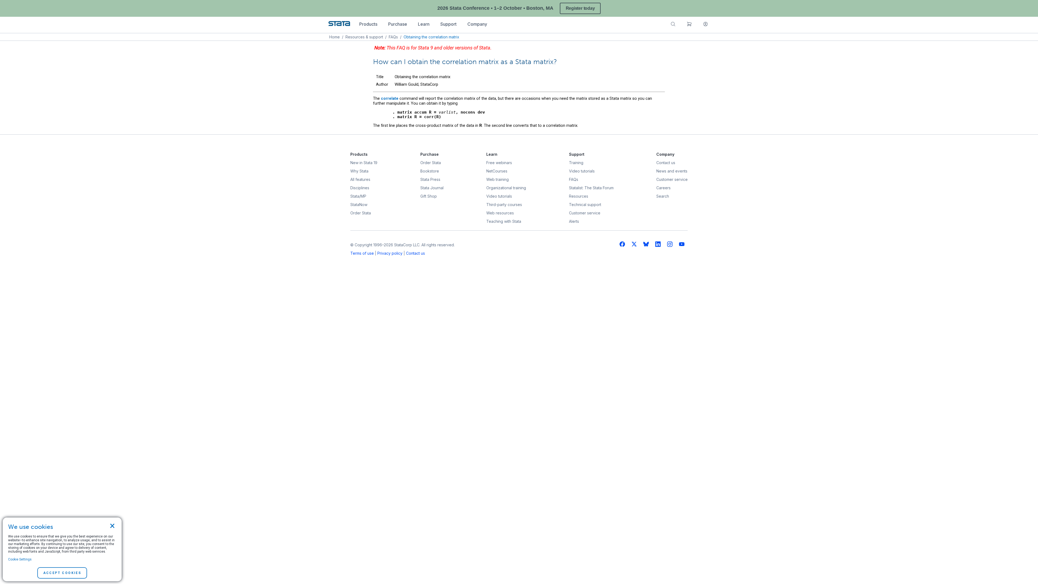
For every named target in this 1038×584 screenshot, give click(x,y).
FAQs (393, 37)
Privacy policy (389, 253)
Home (334, 37)
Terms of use (362, 253)
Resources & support (364, 37)
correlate (389, 98)
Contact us (415, 253)
